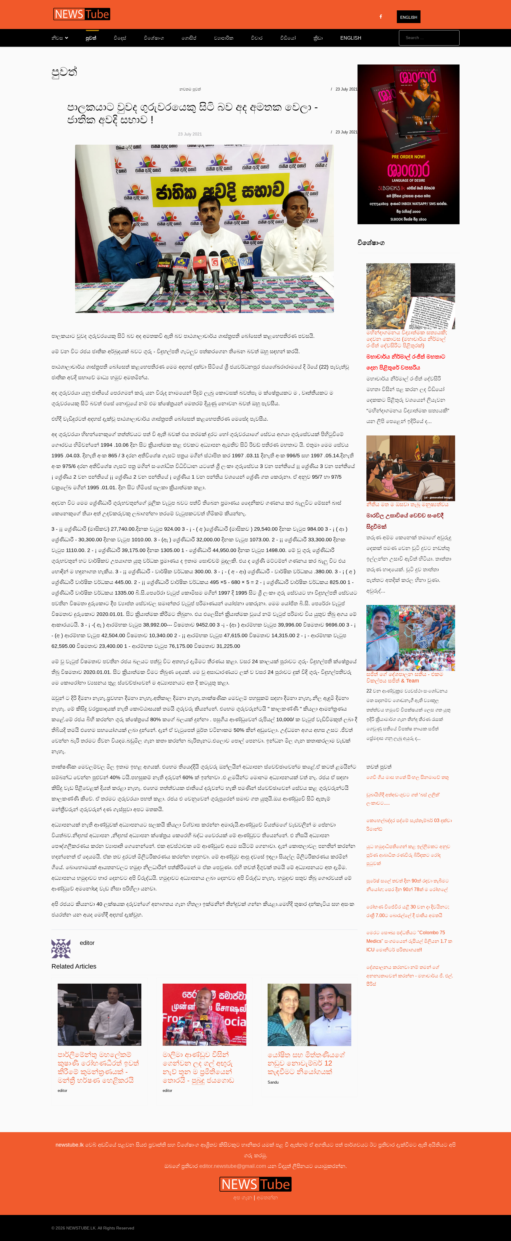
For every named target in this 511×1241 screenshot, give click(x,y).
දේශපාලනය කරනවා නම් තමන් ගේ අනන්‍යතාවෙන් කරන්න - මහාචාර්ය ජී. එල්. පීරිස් (409, 976)
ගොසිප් (189, 38)
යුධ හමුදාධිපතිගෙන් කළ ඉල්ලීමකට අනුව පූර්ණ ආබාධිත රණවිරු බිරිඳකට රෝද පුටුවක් (408, 855)
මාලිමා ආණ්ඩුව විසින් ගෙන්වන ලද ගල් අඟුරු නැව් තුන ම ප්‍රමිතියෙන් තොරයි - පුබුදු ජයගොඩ (198, 1067)
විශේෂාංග (154, 38)
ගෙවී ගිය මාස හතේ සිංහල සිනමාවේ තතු (407, 777)
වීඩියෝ (288, 38)
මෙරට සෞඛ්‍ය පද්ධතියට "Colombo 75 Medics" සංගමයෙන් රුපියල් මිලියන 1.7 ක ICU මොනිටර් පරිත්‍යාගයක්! (409, 941)
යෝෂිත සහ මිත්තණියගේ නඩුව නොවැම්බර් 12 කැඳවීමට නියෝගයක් (306, 1063)
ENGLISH (350, 38)
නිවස (57, 38)
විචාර (257, 38)
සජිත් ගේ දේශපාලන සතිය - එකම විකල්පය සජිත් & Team (404, 677)
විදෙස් (120, 38)
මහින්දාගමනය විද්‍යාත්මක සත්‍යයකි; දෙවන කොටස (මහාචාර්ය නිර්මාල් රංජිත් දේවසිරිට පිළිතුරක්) (406, 338)
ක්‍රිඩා (318, 38)
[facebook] (380, 16)
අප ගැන (243, 1197)
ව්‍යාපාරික (223, 38)
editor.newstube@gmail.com (232, 1166)
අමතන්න (267, 1197)
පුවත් (91, 38)
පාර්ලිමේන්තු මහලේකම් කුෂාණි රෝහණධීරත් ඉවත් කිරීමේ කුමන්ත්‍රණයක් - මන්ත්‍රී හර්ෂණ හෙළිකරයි (98, 1067)
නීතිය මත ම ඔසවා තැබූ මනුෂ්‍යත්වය (407, 504)
